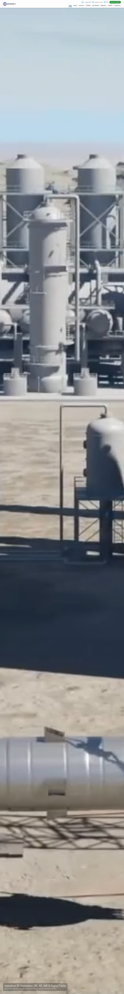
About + (75, 5)
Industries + (103, 5)
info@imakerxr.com (98, 2)
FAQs (107, 2)
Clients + (110, 5)
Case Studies (95, 5)
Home (70, 5)
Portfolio (88, 5)
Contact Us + (117, 5)
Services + (81, 5)
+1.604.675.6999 (87, 2)
